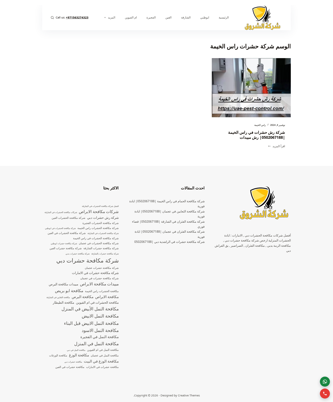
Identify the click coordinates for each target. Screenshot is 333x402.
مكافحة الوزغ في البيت (101, 361)
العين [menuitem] (168, 17)
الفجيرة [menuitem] (151, 17)
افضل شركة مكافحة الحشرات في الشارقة (100, 206)
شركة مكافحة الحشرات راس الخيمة (98, 228)
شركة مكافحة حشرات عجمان (102, 268)
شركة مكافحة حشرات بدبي (78, 253)
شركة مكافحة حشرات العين (66, 248)
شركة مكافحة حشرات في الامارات (95, 273)
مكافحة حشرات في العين (69, 367)
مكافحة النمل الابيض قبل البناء (91, 323)
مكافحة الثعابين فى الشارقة (58, 297)
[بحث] (52, 17)
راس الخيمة (260, 125)
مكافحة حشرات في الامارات (102, 367)
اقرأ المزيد (276, 146)
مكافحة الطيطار (63, 302)
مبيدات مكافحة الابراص (99, 284)
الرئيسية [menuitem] (224, 17)
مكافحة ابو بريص (69, 290)
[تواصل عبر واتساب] (325, 382)
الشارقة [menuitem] (186, 17)
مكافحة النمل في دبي (76, 350)
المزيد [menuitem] (111, 17)
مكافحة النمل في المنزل (96, 344)
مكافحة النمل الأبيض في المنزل (90, 309)
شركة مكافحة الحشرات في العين (67, 233)
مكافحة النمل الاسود (100, 330)
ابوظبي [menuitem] (204, 17)
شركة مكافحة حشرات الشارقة (101, 248)
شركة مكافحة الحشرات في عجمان (99, 243)
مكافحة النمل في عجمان (105, 355)
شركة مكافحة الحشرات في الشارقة (103, 233)
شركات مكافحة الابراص (99, 211)
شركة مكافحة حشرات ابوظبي (64, 243)
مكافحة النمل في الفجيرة (99, 336)
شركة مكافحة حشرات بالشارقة (105, 253)
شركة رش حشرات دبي (103, 217)
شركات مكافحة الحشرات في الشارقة (61, 212)
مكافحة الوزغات (58, 355)
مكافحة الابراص (107, 296)
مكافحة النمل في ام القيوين (103, 350)
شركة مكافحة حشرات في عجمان (99, 278)
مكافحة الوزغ (79, 355)
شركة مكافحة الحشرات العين (68, 218)
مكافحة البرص (82, 296)
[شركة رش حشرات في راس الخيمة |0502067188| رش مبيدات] (251, 87)
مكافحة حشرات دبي (73, 361)
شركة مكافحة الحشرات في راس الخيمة (96, 238)
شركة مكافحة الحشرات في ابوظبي (60, 228)
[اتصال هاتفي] (325, 394)
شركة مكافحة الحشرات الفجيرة (100, 223)
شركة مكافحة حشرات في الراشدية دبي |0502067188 (169, 242)
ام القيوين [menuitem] (131, 17)
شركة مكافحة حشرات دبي (87, 260)
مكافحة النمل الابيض (100, 316)
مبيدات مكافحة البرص (63, 284)
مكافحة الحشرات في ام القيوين (97, 302)
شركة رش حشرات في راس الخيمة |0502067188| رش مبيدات (256, 135)
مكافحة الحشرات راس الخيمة (102, 291)
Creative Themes (189, 395)
